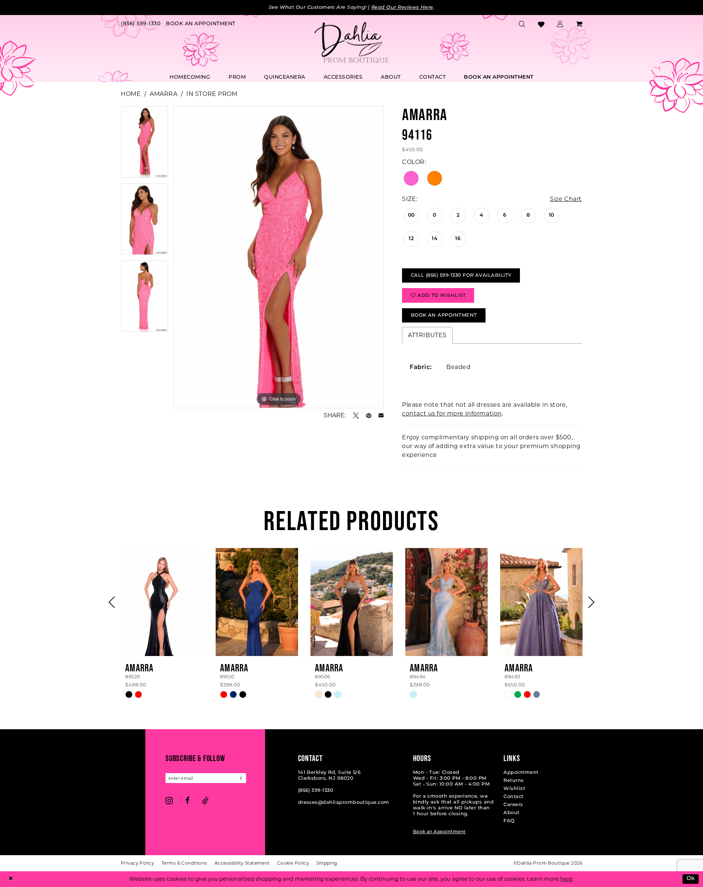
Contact (513, 796)
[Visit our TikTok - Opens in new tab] (205, 800)
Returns (513, 780)
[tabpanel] (144, 144)
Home (131, 93)
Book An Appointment (444, 315)
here (566, 878)
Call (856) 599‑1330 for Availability (461, 275)
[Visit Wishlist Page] (541, 24)
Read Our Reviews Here (402, 7)
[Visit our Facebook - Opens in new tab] (187, 800)
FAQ (508, 821)
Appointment (520, 772)
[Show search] (522, 24)
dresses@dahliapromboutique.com (343, 802)
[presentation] (162, 602)
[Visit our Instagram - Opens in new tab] (169, 800)
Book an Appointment (439, 832)
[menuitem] (140, 24)
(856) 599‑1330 (316, 790)
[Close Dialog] (10, 879)
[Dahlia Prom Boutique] (351, 42)
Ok (691, 879)
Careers (513, 804)
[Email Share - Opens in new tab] (381, 415)
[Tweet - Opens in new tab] (356, 415)
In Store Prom (211, 93)
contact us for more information (452, 413)
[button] (560, 24)
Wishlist (514, 788)
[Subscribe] (241, 778)
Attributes (427, 335)
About (511, 812)
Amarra (163, 93)
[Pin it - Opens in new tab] (368, 415)
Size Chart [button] (566, 198)
